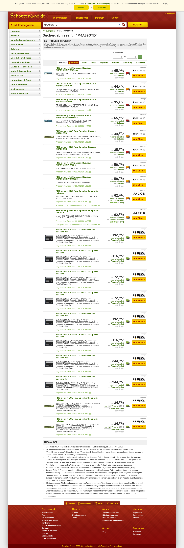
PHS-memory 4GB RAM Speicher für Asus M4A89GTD (76, 132)
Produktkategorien (22, 25)
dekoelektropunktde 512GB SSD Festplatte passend (77, 252)
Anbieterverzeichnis (110, 513)
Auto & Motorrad (19, 84)
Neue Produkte (48, 518)
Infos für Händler (109, 518)
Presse (136, 518)
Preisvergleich (49, 31)
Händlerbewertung (110, 515)
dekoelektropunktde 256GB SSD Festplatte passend (77, 273)
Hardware (15, 31)
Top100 (45, 515)
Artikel (75, 513)
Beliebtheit (140, 63)
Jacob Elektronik (117, 200)
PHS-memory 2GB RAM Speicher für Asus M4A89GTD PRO (76, 101)
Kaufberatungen (79, 515)
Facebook (137, 532)
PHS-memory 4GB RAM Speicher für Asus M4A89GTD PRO (76, 85)
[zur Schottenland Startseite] (28, 16)
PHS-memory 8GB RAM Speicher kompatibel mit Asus (77, 192)
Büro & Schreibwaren (21, 58)
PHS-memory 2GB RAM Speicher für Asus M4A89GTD (76, 148)
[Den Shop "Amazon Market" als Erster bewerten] (119, 242)
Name (93, 63)
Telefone (15, 49)
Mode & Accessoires (21, 71)
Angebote (104, 63)
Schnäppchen (47, 513)
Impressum (137, 513)
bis (130, 57)
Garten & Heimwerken (21, 67)
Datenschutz (138, 515)
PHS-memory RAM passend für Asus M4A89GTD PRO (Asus (73, 69)
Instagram (137, 534)
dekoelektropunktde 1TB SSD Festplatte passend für (75, 231)
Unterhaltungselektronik (23, 40)
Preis (84, 63)
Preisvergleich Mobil (50, 520)
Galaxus (120, 76)
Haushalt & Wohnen (20, 62)
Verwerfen (101, 7)
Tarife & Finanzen (19, 93)
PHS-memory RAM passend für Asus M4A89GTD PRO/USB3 (73, 116)
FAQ (104, 532)
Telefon (45, 533)
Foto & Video (17, 44)
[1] (107, 406)
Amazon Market (117, 240)
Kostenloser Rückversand (113, 520)
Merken (81, 7)
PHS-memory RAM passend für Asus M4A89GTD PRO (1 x (73, 164)
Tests (74, 518)
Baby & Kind (17, 76)
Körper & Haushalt (49, 531)
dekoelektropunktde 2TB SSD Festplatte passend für (75, 357)
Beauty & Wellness (20, 53)
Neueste (115, 63)
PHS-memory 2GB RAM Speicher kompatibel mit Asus (77, 399)
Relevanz (74, 63)
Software (15, 35)
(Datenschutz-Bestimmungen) (97, 4)
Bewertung (127, 63)
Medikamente (17, 89)
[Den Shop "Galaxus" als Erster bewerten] (119, 78)
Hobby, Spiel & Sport (21, 80)
